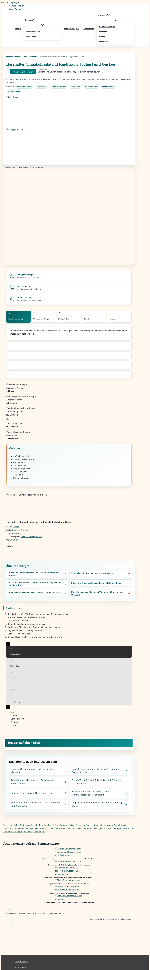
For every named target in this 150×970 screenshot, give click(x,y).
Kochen (39, 537)
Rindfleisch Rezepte (24, 86)
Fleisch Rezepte (114, 828)
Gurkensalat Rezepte (12, 831)
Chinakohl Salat (91, 86)
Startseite (10, 57)
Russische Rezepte (20, 530)
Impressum (20, 967)
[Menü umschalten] (42, 25)
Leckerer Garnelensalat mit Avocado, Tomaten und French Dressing (69, 902)
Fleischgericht (99, 828)
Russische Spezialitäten (87, 825)
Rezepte (18, 57)
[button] (34, 20)
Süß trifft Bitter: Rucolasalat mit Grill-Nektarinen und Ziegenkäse (35, 804)
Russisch (27, 831)
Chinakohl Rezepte (30, 57)
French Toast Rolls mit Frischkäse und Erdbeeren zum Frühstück (96, 782)
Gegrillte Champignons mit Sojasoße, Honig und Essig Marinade (96, 771)
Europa (16, 527)
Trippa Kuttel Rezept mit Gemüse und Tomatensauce (69, 893)
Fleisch (72, 825)
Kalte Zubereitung (28, 537)
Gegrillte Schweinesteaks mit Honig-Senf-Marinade (33, 771)
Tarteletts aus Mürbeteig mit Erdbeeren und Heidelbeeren (33, 782)
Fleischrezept (61, 825)
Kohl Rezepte (41, 86)
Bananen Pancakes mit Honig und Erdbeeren (34, 793)
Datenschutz (21, 961)
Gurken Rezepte (14, 91)
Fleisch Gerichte (84, 828)
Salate (16, 540)
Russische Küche (11, 825)
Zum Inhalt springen (10, 2)
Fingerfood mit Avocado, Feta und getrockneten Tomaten (69, 884)
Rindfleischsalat (108, 86)
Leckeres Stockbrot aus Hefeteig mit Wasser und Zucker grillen (69, 877)
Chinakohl (70, 828)
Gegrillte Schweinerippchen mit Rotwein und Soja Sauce (97, 804)
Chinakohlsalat (10, 828)
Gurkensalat (75, 86)
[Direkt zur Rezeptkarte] (69, 112)
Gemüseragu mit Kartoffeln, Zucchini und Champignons (69, 865)
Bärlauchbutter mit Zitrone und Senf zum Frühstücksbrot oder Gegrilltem (92, 793)
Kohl (101, 825)
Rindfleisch (128, 828)
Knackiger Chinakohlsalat (116, 825)
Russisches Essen (26, 828)
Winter (17, 533)
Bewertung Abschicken (23, 72)
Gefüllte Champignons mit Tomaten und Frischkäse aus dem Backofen (69, 859)
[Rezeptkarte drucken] (69, 144)
